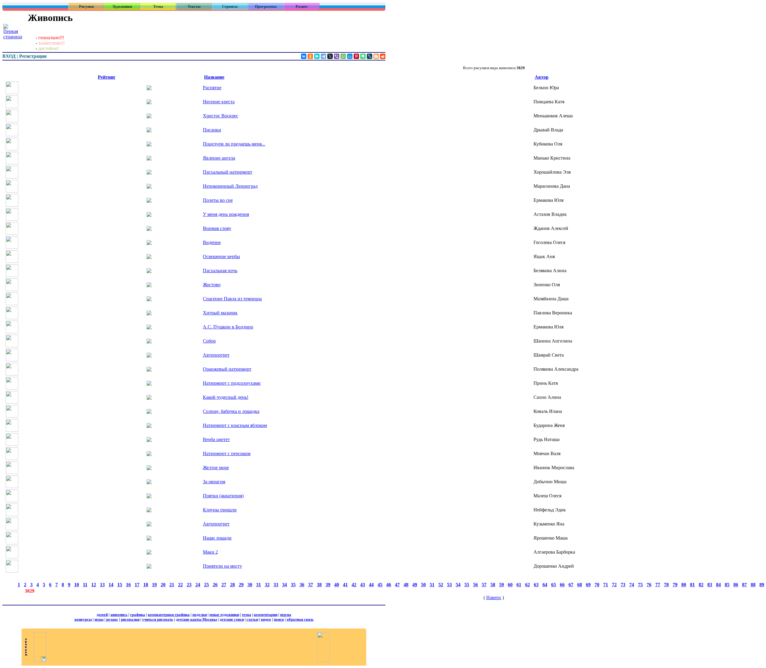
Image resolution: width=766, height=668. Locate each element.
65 (553, 584)
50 (423, 584)
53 (449, 584)
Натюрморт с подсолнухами (232, 383)
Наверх (493, 597)
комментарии (265, 614)
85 (727, 584)
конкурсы (83, 619)
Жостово (212, 284)
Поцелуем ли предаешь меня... (234, 143)
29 (241, 584)
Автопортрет (216, 355)
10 (76, 584)
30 (249, 584)
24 (197, 584)
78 (666, 584)
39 (328, 584)
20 (163, 584)
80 (683, 584)
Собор (209, 340)
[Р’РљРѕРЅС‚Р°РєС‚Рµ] (303, 56)
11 (85, 584)
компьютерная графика (169, 614)
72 (614, 584)
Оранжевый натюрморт (227, 369)
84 (718, 584)
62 (527, 584)
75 (640, 584)
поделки (199, 614)
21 (171, 584)
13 (102, 584)
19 (154, 584)
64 (544, 584)
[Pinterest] (356, 56)
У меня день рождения (226, 214)
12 (93, 584)
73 (623, 584)
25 (206, 584)
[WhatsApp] (343, 56)
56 (475, 584)
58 (492, 584)
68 (579, 584)
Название (214, 77)
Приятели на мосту (222, 566)
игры (99, 619)
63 (536, 584)
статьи (252, 619)
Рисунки (86, 6)
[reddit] (382, 56)
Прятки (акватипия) (223, 495)
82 (701, 584)
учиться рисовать (157, 619)
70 (597, 584)
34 (284, 584)
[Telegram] (323, 56)
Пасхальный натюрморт (227, 172)
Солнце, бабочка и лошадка (231, 411)
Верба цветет (216, 439)
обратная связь (300, 619)
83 (709, 584)
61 (518, 584)
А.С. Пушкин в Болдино (228, 326)
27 (223, 584)
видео (266, 619)
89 (761, 584)
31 (258, 584)
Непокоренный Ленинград (230, 186)
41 (345, 584)
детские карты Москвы (196, 619)
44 (371, 584)
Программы (265, 6)
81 (692, 584)
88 (753, 584)
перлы (285, 614)
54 (458, 584)
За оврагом (214, 481)
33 (275, 584)
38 (319, 584)
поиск (279, 619)
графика (137, 614)
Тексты (194, 6)
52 (440, 584)
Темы (158, 6)
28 (232, 584)
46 (388, 584)
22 (180, 584)
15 (119, 584)
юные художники (224, 614)
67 (571, 584)
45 (380, 584)
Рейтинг (106, 77)
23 (189, 584)
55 (466, 584)
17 (137, 584)
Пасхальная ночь (220, 270)
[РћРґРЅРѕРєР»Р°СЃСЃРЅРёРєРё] (310, 56)
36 (302, 584)
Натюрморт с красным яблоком (235, 425)
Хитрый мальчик (220, 312)
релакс (112, 619)
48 (406, 584)
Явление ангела (219, 157)
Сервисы (230, 6)
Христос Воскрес (220, 115)
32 (267, 584)
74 (631, 584)
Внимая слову (217, 228)
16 (128, 584)
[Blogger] (376, 56)
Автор (541, 77)
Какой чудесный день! (225, 397)
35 (293, 584)
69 (588, 584)
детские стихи (232, 619)
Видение (212, 242)
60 (510, 584)
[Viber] (336, 56)
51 (432, 584)
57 (484, 584)
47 (397, 584)
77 (657, 584)
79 (675, 584)
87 (744, 584)
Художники (122, 6)
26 (215, 584)
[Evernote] (363, 56)
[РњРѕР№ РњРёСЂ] (349, 56)
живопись (118, 614)
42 (354, 584)
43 (362, 584)
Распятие (212, 87)
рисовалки (130, 619)
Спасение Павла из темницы (232, 298)
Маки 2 (210, 552)
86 (735, 584)
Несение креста (219, 101)
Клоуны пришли (220, 509)
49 (414, 584)
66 (562, 584)
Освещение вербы (221, 256)
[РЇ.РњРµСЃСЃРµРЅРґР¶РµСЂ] (317, 56)
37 (310, 584)
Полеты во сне (218, 200)
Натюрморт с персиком (226, 453)
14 (111, 584)
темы (246, 614)
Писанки (212, 129)
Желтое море (216, 467)
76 (649, 584)
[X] (330, 56)
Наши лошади (217, 537)
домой (102, 614)
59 (501, 584)
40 (336, 584)
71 (605, 584)
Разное (302, 6)
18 (145, 584)
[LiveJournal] (369, 56)
